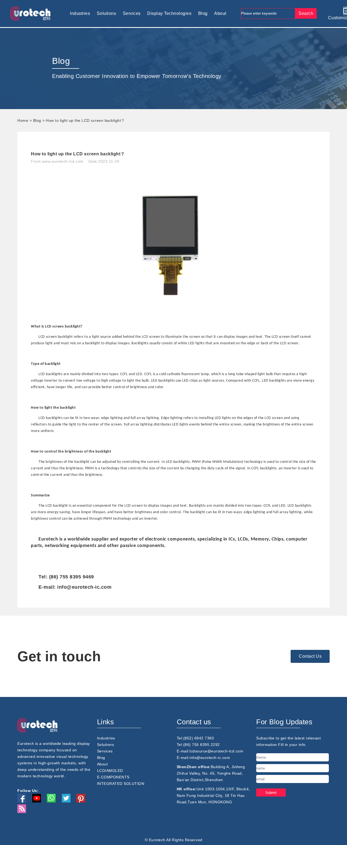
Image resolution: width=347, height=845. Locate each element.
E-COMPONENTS (113, 777)
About (220, 13)
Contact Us (310, 656)
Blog (203, 13)
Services (132, 13)
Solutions (106, 13)
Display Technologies (169, 13)
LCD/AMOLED (110, 770)
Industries (80, 13)
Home (22, 120)
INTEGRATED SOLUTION (120, 783)
